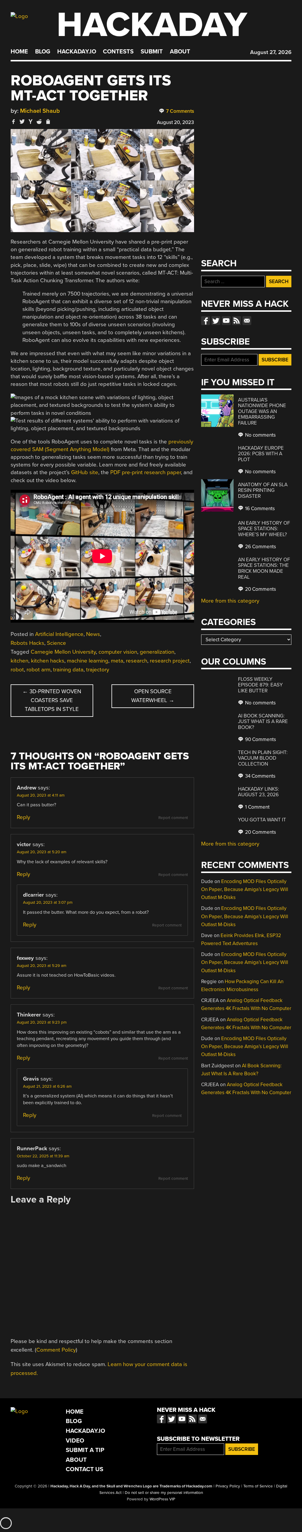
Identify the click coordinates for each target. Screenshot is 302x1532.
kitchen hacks (47, 660)
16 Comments (259, 508)
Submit (152, 51)
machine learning (87, 660)
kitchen (19, 660)
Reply (23, 817)
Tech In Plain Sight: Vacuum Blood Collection (263, 758)
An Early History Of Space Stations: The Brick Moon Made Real (264, 568)
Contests (118, 51)
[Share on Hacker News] (31, 121)
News (93, 634)
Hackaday (152, 25)
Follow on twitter (215, 320)
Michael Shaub (40, 111)
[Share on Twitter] (22, 121)
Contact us (246, 320)
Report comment (173, 817)
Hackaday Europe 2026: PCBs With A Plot (261, 454)
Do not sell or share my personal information (164, 1492)
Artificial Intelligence (59, 634)
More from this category (230, 601)
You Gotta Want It (262, 820)
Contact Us (84, 1469)
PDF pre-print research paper (145, 472)
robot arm (38, 669)
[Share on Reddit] (39, 121)
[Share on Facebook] (14, 121)
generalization (157, 652)
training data (68, 669)
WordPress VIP (162, 1499)
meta (117, 660)
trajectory (97, 669)
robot (17, 669)
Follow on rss (236, 320)
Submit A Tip (85, 1450)
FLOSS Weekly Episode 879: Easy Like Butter (260, 685)
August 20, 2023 (175, 122)
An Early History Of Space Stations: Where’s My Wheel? (264, 529)
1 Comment (257, 807)
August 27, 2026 (270, 52)
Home (19, 51)
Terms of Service (258, 1486)
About (180, 51)
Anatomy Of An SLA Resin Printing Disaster (263, 490)
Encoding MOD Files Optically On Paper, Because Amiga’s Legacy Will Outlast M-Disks (244, 889)
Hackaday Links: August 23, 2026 (258, 792)
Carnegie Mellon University (63, 652)
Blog (42, 51)
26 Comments (260, 547)
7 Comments (179, 111)
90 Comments (260, 739)
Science (56, 643)
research (136, 660)
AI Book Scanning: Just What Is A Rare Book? (263, 721)
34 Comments (259, 776)
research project (170, 660)
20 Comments (260, 589)
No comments (260, 435)
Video (75, 1440)
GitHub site (84, 472)
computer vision (118, 652)
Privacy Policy (228, 1486)
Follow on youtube (226, 320)
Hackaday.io (76, 51)
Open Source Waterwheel (152, 696)
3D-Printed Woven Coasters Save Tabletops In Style (51, 700)
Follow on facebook (205, 320)
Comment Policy (56, 1350)
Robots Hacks (27, 643)
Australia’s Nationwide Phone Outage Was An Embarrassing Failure (262, 411)
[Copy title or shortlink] (48, 122)
